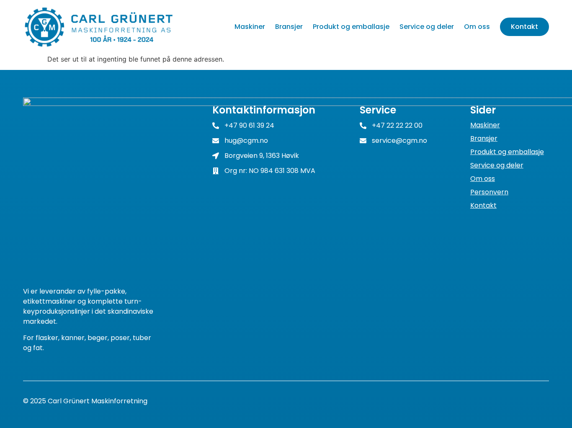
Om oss (477, 26)
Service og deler (426, 26)
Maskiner (249, 26)
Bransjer (289, 26)
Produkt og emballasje (351, 26)
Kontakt (524, 26)
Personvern (489, 192)
